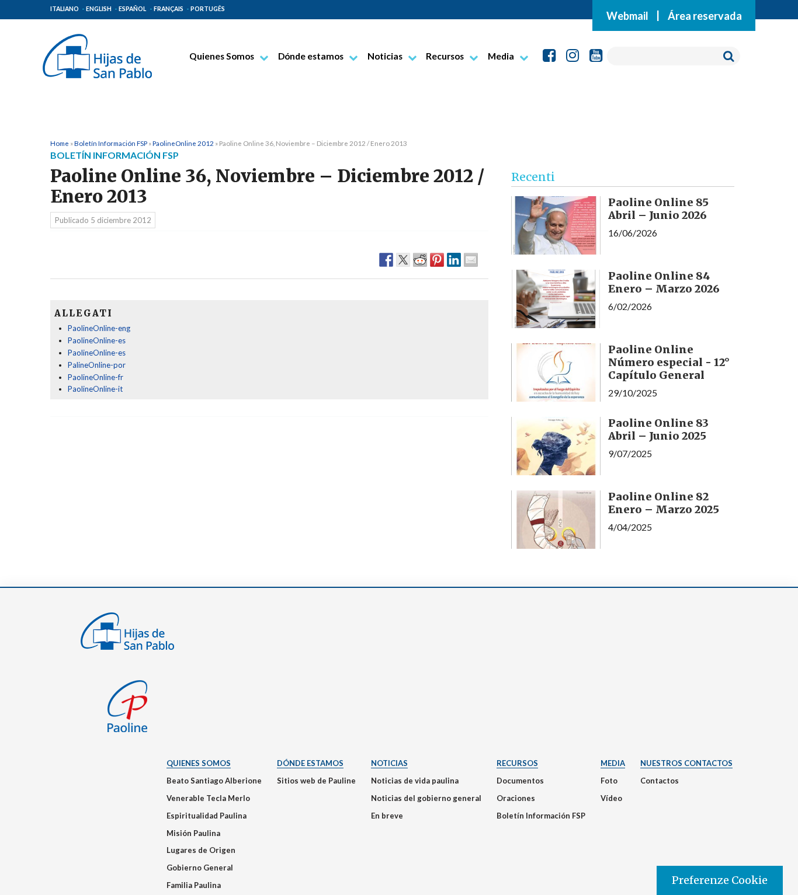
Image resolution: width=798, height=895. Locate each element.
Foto (609, 780)
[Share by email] (471, 259)
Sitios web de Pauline (316, 780)
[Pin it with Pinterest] (437, 259)
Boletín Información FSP (110, 143)
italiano (64, 8)
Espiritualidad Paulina (206, 815)
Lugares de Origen (200, 850)
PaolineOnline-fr (95, 377)
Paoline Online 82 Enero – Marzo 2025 (663, 503)
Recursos (445, 56)
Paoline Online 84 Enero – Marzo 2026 (664, 282)
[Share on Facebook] (386, 259)
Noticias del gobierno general (426, 798)
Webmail (627, 15)
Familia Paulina (193, 885)
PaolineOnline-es (97, 340)
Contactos (659, 780)
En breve (387, 815)
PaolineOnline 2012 (183, 143)
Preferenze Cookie (720, 880)
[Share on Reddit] (420, 259)
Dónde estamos (311, 56)
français (168, 8)
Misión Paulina (193, 833)
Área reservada (705, 15)
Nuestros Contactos (686, 763)
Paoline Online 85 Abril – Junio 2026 (658, 209)
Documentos (520, 780)
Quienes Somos (221, 56)
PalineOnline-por (97, 365)
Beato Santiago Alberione (214, 780)
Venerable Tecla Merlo (208, 798)
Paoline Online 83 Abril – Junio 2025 (658, 429)
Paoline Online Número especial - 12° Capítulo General (669, 362)
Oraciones (516, 798)
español (132, 8)
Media (501, 56)
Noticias (385, 56)
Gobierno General (199, 867)
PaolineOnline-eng (99, 328)
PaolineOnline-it (95, 388)
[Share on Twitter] (403, 259)
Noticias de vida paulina (415, 780)
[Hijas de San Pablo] (97, 51)
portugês (207, 8)
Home (59, 143)
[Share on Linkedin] (454, 259)
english (99, 8)
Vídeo (611, 798)
